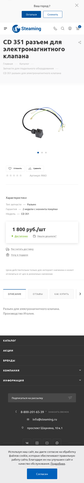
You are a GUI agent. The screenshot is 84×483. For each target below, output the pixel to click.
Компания (11, 370)
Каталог (9, 340)
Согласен (42, 474)
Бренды (9, 360)
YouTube (47, 443)
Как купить (62, 293)
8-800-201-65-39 (32, 411)
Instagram (37, 443)
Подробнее (58, 463)
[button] (38, 152)
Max (57, 443)
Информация (13, 380)
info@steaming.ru (45, 419)
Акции (8, 350)
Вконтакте (27, 443)
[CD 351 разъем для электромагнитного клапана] (42, 120)
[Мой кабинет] (70, 28)
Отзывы (38, 293)
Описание (14, 293)
